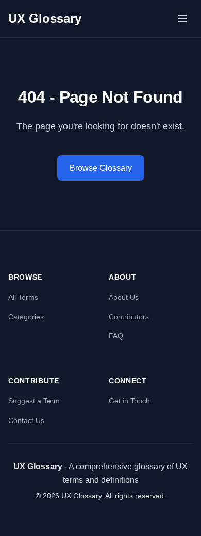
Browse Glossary (101, 168)
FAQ (116, 336)
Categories (26, 317)
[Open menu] (182, 18)
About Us (124, 297)
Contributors (129, 317)
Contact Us (26, 420)
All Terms (23, 297)
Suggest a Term (34, 401)
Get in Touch (129, 401)
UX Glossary (44, 18)
